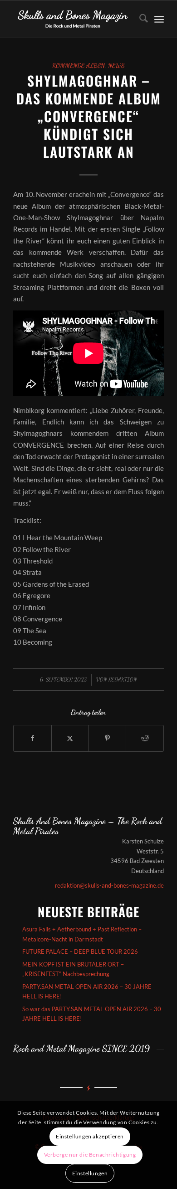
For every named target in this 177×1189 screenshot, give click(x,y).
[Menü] (159, 19)
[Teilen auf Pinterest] (107, 738)
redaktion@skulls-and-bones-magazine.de (109, 885)
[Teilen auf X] (70, 738)
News (116, 65)
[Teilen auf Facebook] (32, 738)
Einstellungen (90, 1173)
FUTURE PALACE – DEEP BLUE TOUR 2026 (80, 951)
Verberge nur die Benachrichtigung (90, 1154)
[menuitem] (139, 18)
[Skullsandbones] (73, 18)
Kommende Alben (78, 65)
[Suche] (139, 18)
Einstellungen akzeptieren (90, 1136)
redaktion (122, 679)
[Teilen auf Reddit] (144, 738)
